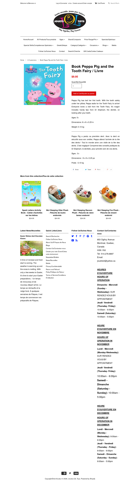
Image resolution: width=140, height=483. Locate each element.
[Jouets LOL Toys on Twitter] (73, 236)
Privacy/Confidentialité (54, 266)
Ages (62, 39)
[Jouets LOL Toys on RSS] (76, 240)
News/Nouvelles (51, 260)
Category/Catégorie (78, 45)
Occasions (94, 45)
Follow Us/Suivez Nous (47, 51)
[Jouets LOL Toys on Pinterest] (80, 236)
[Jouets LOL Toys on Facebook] (76, 236)
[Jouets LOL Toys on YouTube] (73, 240)
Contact (62, 51)
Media (114, 45)
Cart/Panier (101, 3)
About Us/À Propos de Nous (56, 242)
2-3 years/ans (32, 60)
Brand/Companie (74, 39)
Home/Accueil (28, 39)
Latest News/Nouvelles (30, 230)
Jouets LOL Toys (74, 478)
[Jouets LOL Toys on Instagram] (88, 236)
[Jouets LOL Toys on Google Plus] (84, 236)
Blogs (105, 45)
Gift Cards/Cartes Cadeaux (93, 51)
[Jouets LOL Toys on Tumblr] (91, 236)
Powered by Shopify (88, 478)
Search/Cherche (74, 51)
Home (22, 60)
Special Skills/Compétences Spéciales (38, 45)
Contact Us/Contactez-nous (56, 248)
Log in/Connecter (61, 3)
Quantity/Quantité (79, 82)
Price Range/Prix (90, 39)
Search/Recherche (52, 236)
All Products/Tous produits (46, 39)
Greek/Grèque (62, 45)
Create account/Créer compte (82, 3)
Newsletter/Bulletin (52, 257)
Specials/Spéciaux (108, 39)
